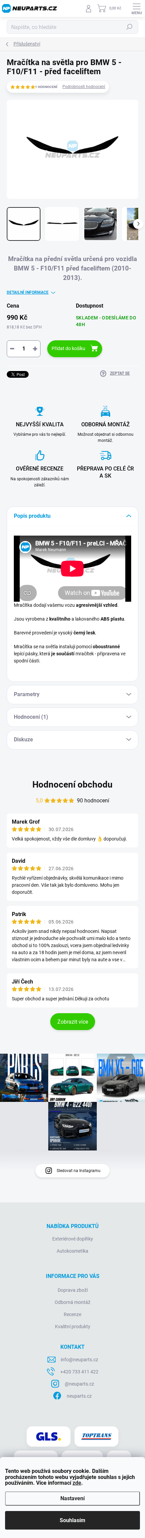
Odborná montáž (72, 1302)
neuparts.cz (79, 1396)
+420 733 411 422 (79, 1371)
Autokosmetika (72, 1251)
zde (76, 1483)
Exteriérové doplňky (72, 1239)
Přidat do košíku (68, 348)
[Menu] (136, 8)
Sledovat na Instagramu (78, 1170)
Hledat (129, 27)
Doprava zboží (73, 1290)
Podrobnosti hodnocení (83, 86)
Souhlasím (72, 1520)
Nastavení (72, 1498)
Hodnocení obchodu (72, 784)
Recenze (72, 1314)
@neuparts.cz (79, 1384)
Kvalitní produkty (72, 1326)
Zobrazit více (72, 1022)
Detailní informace (28, 292)
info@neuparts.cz (79, 1359)
